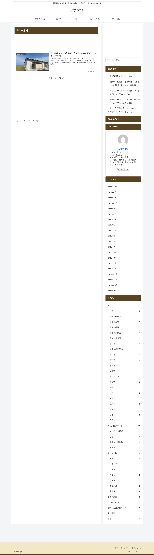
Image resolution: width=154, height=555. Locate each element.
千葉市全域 (125, 322)
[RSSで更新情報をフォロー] (127, 169)
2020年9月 (112, 291)
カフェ (125, 475)
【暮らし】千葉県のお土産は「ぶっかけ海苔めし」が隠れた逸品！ (124, 92)
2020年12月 (113, 274)
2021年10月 (113, 231)
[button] (138, 60)
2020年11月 (112, 280)
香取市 (125, 420)
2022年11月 (112, 203)
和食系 (125, 491)
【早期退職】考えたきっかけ (122, 76)
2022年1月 (112, 214)
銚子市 (125, 409)
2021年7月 (112, 247)
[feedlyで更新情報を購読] (124, 169)
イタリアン (125, 464)
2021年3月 (112, 258)
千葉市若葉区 (125, 338)
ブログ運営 (124, 497)
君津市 (125, 344)
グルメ (124, 459)
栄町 (125, 387)
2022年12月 (113, 198)
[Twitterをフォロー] (121, 169)
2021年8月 (112, 241)
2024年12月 (113, 187)
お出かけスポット (124, 426)
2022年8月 (112, 209)
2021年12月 (113, 220)
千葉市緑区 (125, 327)
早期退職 (124, 513)
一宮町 (125, 311)
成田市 (125, 371)
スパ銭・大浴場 (125, 431)
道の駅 (125, 448)
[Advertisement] (56, 43)
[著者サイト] (118, 169)
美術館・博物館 (125, 442)
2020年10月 (113, 285)
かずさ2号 (123, 149)
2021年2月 (112, 263)
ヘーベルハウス (124, 502)
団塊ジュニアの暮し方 (124, 508)
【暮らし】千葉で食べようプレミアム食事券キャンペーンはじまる (124, 110)
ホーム (111, 548)
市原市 (125, 360)
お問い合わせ (136, 548)
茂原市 (125, 404)
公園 (125, 437)
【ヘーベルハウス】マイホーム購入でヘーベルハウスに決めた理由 (124, 101)
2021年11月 (112, 225)
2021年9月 (112, 236)
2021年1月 (112, 269)
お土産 (125, 470)
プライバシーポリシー (122, 548)
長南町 (125, 415)
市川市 (125, 366)
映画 (124, 519)
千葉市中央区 (125, 316)
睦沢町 (125, 393)
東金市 (125, 382)
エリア (124, 305)
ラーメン (125, 481)
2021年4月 (112, 252)
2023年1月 (112, 192)
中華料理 (125, 486)
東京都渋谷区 (125, 376)
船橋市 (125, 398)
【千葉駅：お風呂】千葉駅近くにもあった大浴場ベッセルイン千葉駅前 (124, 83)
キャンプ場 (124, 453)
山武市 (125, 355)
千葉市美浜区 (125, 333)
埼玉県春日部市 (125, 349)
